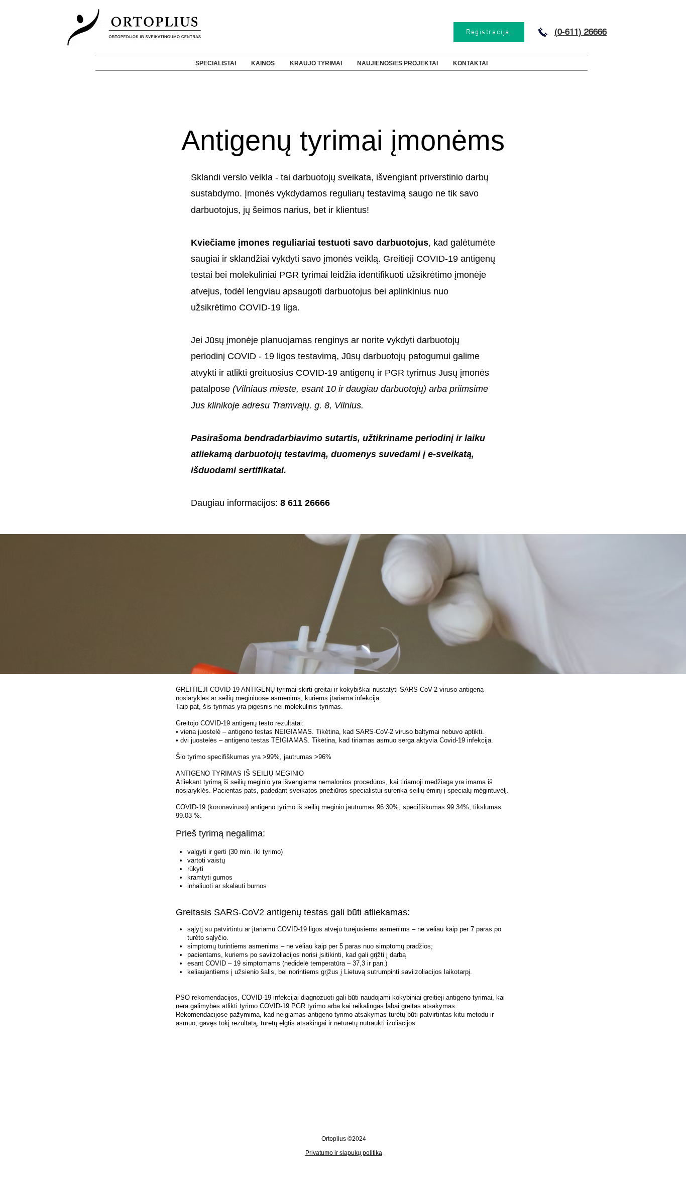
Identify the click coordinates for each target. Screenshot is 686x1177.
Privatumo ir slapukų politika (343, 1152)
